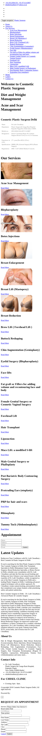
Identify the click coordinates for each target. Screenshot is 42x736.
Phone (3, 729)
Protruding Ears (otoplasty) (19, 72)
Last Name (5, 720)
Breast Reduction (16, 40)
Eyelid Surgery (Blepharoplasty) (21, 48)
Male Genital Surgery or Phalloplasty (23, 68)
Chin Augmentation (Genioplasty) (22, 46)
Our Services (10, 28)
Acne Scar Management (18, 30)
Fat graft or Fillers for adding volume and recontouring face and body (24, 53)
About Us (8, 26)
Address (4, 722)
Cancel (3, 734)
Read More (5, 188)
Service (3, 707)
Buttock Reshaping (16, 44)
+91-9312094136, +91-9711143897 (18, 3)
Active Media (15, 693)
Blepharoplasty (15, 32)
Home (7, 24)
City (2, 727)
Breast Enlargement (17, 36)
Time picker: (5, 713)
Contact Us (9, 79)
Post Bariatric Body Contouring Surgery (24, 70)
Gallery (8, 77)
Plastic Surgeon (19, 20)
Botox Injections (16, 34)
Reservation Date (7, 709)
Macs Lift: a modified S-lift (19, 66)
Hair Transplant (15, 62)
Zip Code (4, 724)
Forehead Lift (14, 60)
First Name (5, 717)
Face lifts (13, 50)
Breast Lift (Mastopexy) (18, 38)
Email (3, 731)
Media (7, 75)
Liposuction (14, 64)
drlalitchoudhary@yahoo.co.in (16, 5)
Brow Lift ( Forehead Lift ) (19, 42)
